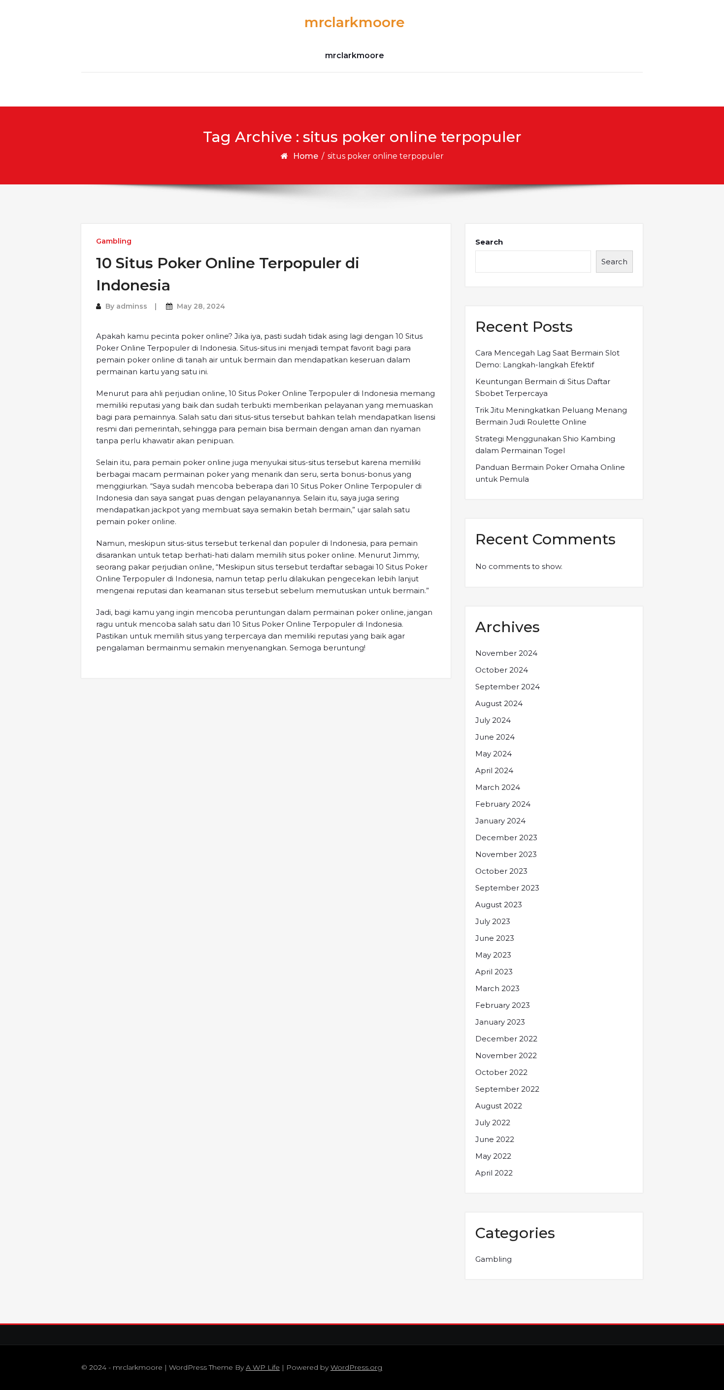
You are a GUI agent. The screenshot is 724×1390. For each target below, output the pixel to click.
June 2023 (494, 938)
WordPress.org (356, 1367)
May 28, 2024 (201, 306)
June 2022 (494, 1139)
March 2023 (497, 988)
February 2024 (502, 804)
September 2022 (507, 1089)
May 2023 (493, 955)
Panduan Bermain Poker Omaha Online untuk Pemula (550, 473)
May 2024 (493, 753)
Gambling (114, 241)
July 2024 (493, 720)
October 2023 (501, 871)
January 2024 (500, 820)
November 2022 (506, 1055)
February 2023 (502, 1005)
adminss (131, 306)
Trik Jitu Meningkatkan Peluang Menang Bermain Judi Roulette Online (551, 416)
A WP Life (263, 1367)
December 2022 (506, 1038)
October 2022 (501, 1072)
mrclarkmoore (354, 22)
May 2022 (493, 1156)
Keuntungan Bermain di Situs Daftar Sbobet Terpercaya (542, 387)
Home (305, 156)
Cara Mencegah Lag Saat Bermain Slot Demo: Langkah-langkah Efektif (547, 358)
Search (489, 242)
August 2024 (499, 703)
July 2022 (492, 1122)
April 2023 (494, 971)
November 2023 (506, 854)
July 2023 (492, 921)
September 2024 (507, 686)
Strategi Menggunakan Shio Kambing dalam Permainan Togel (545, 444)
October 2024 (501, 670)
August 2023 (498, 904)
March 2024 (497, 787)
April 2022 (494, 1172)
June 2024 (495, 737)
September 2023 (507, 887)
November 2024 (506, 653)
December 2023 (506, 837)
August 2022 (498, 1105)
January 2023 (500, 1022)
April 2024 (494, 770)
